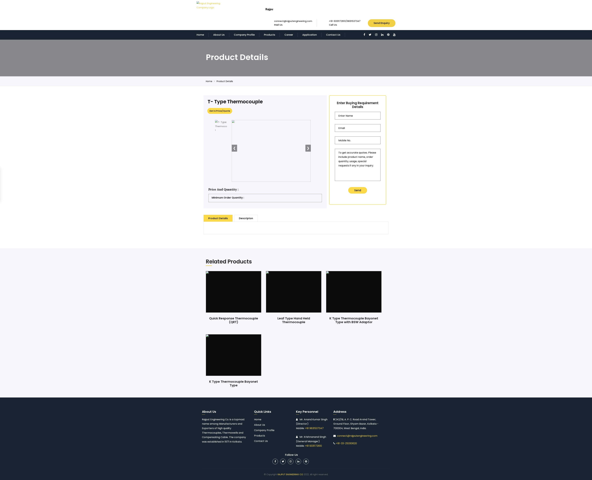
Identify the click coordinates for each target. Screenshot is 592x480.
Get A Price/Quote (219, 110)
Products (269, 35)
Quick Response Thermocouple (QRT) (233, 320)
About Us (219, 35)
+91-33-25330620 (346, 443)
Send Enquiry (382, 23)
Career (288, 35)
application (309, 35)
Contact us (333, 35)
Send (357, 190)
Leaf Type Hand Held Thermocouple (294, 320)
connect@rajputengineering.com (293, 21)
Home (200, 35)
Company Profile (244, 35)
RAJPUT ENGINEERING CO (290, 474)
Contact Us (261, 441)
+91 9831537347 (314, 428)
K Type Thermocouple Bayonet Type (233, 383)
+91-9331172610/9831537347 (344, 21)
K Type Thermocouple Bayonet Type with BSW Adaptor (353, 320)
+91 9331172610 (313, 446)
